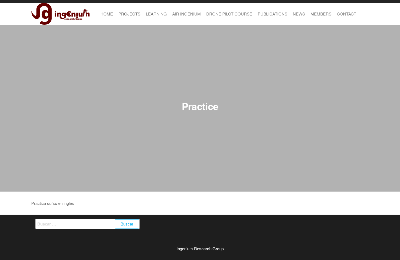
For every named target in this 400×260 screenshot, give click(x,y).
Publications (272, 14)
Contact (346, 14)
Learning (156, 14)
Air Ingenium (186, 14)
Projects (129, 14)
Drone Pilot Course (229, 14)
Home (106, 14)
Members (320, 14)
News (299, 14)
